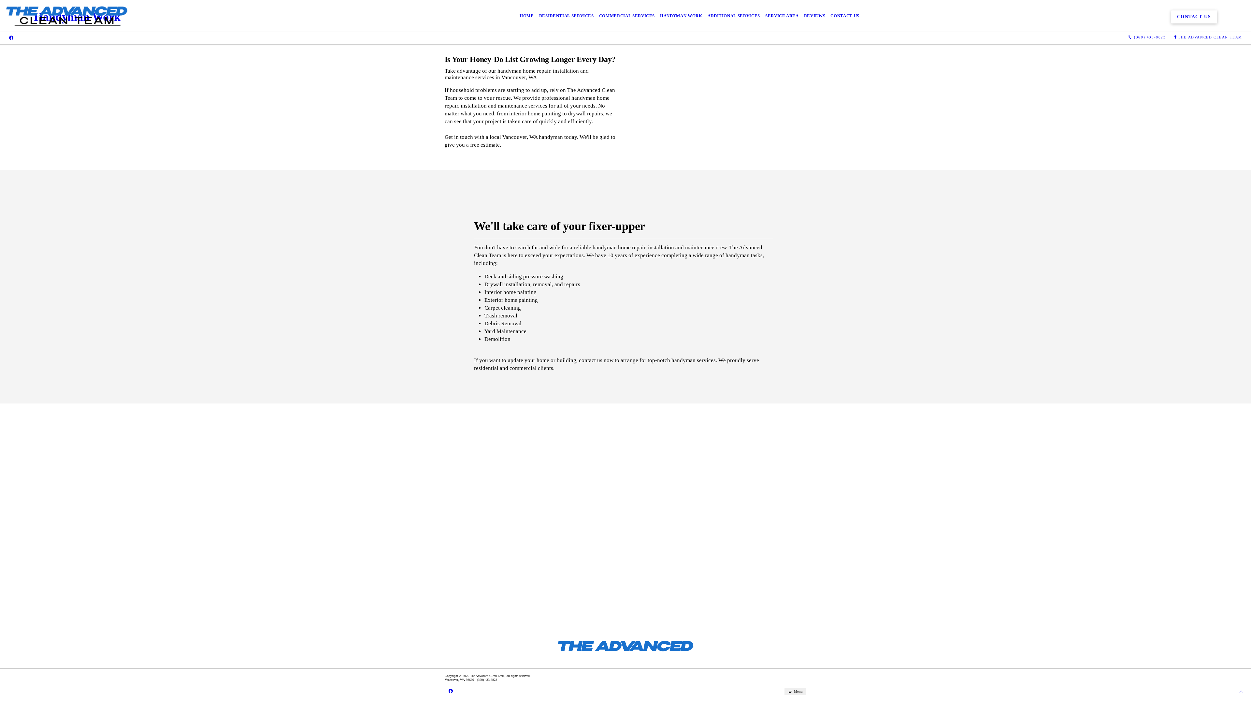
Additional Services (734, 15)
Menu (798, 691)
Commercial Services (627, 15)
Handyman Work (681, 15)
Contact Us (844, 15)
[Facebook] (11, 37)
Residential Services (566, 15)
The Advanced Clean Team (1210, 37)
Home (527, 15)
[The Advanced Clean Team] (66, 15)
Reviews (815, 15)
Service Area (782, 15)
